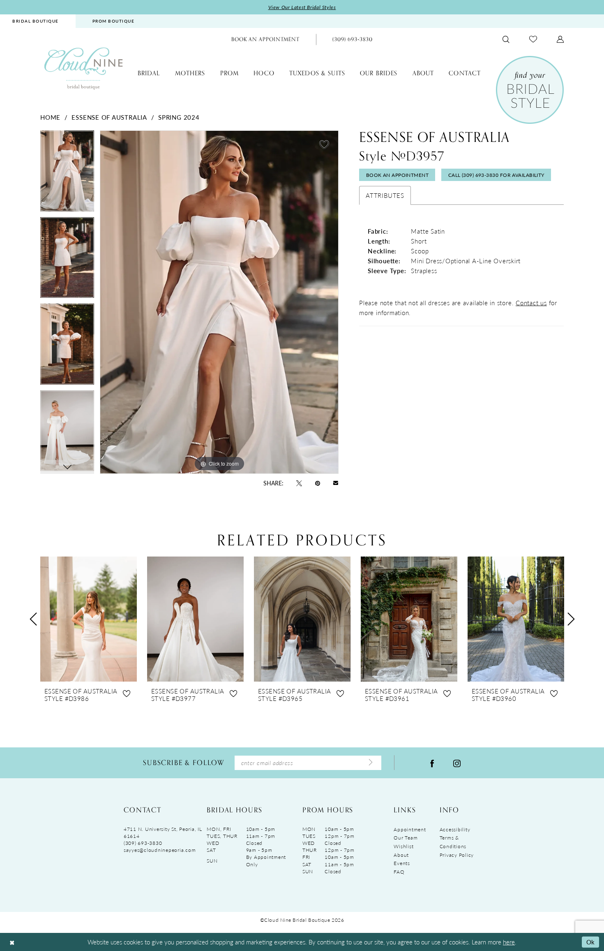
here (509, 941)
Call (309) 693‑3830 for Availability (496, 175)
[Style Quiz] (530, 90)
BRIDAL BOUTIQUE (35, 21)
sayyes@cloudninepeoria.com (160, 850)
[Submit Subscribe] (370, 762)
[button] (560, 39)
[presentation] (88, 619)
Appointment (410, 829)
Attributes (385, 195)
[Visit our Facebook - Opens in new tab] (432, 762)
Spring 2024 (178, 117)
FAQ (399, 871)
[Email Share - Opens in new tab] (336, 482)
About (401, 854)
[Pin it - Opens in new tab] (317, 482)
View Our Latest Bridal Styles (302, 7)
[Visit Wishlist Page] (533, 39)
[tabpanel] (67, 173)
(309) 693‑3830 (143, 843)
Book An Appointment (397, 175)
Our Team (405, 837)
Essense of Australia (109, 117)
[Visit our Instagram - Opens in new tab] (457, 762)
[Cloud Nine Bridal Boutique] (83, 68)
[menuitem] (114, 21)
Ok (590, 941)
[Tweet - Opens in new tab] (299, 482)
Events (402, 863)
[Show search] (506, 39)
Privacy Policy (457, 854)
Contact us (531, 302)
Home (50, 117)
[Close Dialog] (12, 942)
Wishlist (403, 846)
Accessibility (455, 829)
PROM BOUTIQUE (113, 21)
